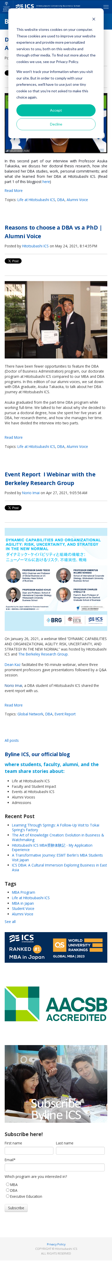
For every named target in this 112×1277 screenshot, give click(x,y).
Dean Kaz (13, 664)
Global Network (30, 713)
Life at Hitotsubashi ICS (36, 199)
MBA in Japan (23, 903)
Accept (56, 110)
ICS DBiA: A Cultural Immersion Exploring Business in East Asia (59, 867)
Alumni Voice (77, 199)
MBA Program (23, 892)
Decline (56, 124)
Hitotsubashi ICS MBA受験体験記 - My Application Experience (52, 847)
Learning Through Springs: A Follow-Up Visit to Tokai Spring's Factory (55, 827)
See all (10, 921)
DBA (61, 199)
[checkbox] (55, 1190)
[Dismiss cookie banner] (94, 19)
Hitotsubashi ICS (35, 245)
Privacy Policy (56, 1244)
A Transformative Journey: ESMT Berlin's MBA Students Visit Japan (57, 857)
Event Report (65, 713)
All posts (12, 740)
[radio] (55, 1184)
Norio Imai (31, 492)
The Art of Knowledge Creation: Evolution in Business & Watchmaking (58, 837)
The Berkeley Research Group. (43, 654)
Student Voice (23, 908)
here (46, 181)
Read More (14, 190)
